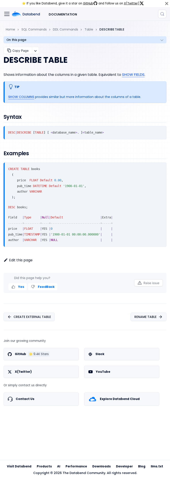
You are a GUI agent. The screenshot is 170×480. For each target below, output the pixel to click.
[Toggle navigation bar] (7, 14)
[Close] (166, 3)
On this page (16, 40)
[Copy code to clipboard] (161, 131)
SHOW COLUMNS (21, 97)
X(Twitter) (131, 3)
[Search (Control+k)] (162, 14)
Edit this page (21, 260)
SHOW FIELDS (133, 74)
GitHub (88, 3)
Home (10, 29)
